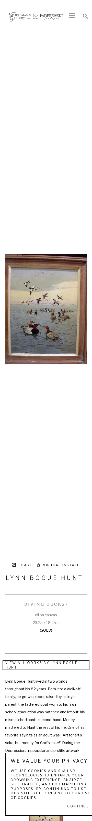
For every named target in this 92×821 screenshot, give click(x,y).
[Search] (85, 16)
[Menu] (72, 15)
